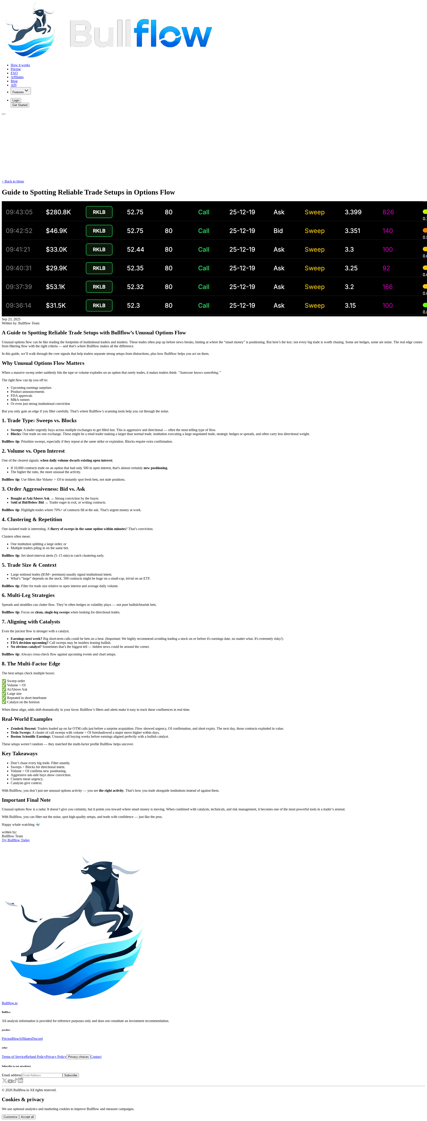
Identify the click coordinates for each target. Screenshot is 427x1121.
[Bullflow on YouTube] (10, 1082)
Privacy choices (78, 1057)
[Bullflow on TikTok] (15, 1082)
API (13, 85)
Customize (10, 1117)
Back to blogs (13, 181)
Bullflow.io (10, 1003)
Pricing (16, 69)
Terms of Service (14, 1057)
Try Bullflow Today (16, 840)
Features (18, 92)
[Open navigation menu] (3, 114)
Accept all (27, 1117)
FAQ (14, 73)
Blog (14, 81)
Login (15, 100)
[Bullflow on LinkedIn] (20, 1082)
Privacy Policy (56, 1057)
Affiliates (17, 77)
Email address (11, 1075)
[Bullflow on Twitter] (4, 1082)
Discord (37, 1039)
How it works (20, 65)
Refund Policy (36, 1057)
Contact (96, 1057)
